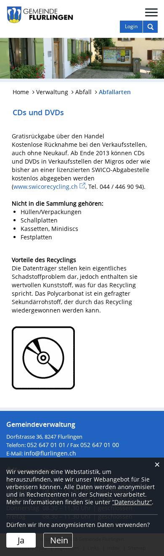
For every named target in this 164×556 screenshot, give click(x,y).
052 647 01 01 (46, 445)
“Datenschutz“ (132, 502)
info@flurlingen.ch (50, 453)
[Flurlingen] (40, 14)
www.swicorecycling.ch (49, 187)
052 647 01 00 (99, 445)
